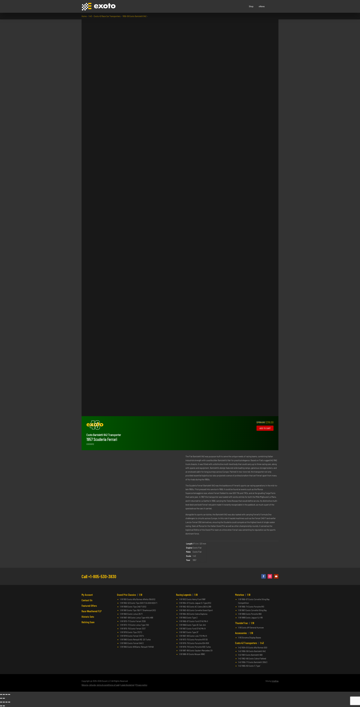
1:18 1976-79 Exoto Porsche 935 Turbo (195, 646)
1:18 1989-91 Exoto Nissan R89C (192, 654)
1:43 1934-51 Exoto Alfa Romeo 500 (252, 647)
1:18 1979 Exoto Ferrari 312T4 (132, 635)
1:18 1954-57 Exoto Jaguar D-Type (195, 603)
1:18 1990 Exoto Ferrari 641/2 (132, 643)
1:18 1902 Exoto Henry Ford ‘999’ (192, 599)
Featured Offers (89, 605)
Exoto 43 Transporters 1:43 (249, 643)
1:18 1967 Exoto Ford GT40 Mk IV (192, 628)
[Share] (6, 694)
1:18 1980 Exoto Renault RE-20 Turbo (135, 639)
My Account (87, 594)
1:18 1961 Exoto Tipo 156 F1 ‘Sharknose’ (138, 610)
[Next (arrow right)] (4, 698)
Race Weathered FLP (92, 611)
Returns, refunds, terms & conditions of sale (100, 685)
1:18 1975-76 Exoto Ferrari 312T (133, 628)
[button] (276, 6)
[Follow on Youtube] (276, 576)
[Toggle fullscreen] (4, 694)
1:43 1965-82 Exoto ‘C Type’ (249, 665)
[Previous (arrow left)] (1, 698)
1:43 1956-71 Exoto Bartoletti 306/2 (252, 662)
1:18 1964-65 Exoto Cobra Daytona (193, 613)
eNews (262, 6)
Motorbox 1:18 (242, 594)
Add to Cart (265, 428)
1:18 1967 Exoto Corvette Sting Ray (252, 610)
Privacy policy (141, 685)
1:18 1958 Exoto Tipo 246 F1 (133, 606)
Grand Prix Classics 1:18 (129, 594)
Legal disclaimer (127, 685)
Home (84, 16)
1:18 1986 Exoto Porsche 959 (249, 613)
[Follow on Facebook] (263, 576)
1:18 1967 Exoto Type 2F (189, 632)
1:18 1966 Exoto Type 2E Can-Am (192, 624)
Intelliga (275, 681)
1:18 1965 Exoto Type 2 (188, 617)
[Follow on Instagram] (270, 576)
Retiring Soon (88, 622)
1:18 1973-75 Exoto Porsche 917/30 (193, 639)
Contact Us (87, 600)
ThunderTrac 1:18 (244, 623)
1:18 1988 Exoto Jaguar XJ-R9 (250, 617)
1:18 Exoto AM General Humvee (251, 627)
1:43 (90, 16)
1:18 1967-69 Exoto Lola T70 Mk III (193, 635)
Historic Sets (88, 616)
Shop (251, 6)
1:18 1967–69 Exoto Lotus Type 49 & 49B (136, 617)
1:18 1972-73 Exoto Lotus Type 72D (134, 624)
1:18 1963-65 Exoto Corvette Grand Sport (196, 610)
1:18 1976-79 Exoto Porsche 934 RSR (194, 643)
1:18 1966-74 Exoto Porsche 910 (251, 606)
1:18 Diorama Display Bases (249, 637)
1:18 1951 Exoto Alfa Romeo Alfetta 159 (137, 599)
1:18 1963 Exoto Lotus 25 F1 (131, 613)
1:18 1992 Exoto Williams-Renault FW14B (137, 646)
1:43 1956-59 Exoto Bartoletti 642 (252, 651)
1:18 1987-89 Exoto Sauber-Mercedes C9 (195, 650)
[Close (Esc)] (9, 694)
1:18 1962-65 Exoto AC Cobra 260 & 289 (195, 606)
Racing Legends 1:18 (187, 594)
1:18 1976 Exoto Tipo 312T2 (131, 632)
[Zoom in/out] (1, 694)
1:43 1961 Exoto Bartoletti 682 (250, 654)
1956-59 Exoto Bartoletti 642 (134, 16)
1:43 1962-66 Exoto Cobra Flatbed (252, 658)
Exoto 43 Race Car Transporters (107, 16)
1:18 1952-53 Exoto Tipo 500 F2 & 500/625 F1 (138, 603)
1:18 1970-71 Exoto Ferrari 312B (133, 621)
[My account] (272, 6)
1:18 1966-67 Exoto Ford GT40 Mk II (193, 621)
